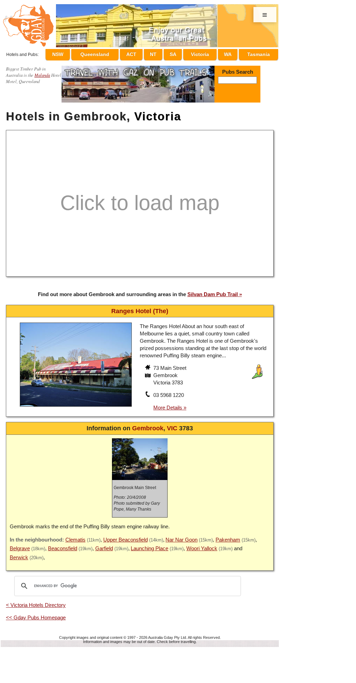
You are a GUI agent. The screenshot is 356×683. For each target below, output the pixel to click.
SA (179, 53)
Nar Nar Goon (181, 536)
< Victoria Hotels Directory (36, 602)
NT (163, 53)
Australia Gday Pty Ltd (167, 634)
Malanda (42, 72)
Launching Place (149, 545)
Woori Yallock (201, 545)
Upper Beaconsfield (125, 536)
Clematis (75, 536)
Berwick (19, 554)
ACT (144, 53)
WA (229, 53)
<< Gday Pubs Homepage (36, 614)
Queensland (109, 53)
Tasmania (258, 53)
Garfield (104, 545)
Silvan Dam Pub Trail (212, 291)
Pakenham (228, 536)
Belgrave (20, 545)
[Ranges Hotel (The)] (76, 404)
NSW (73, 53)
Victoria (204, 53)
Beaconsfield (62, 545)
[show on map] (148, 372)
